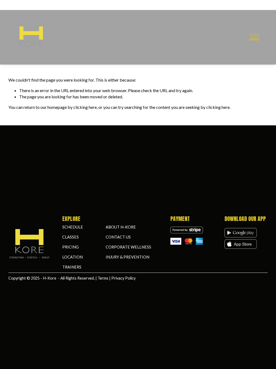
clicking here (85, 107)
